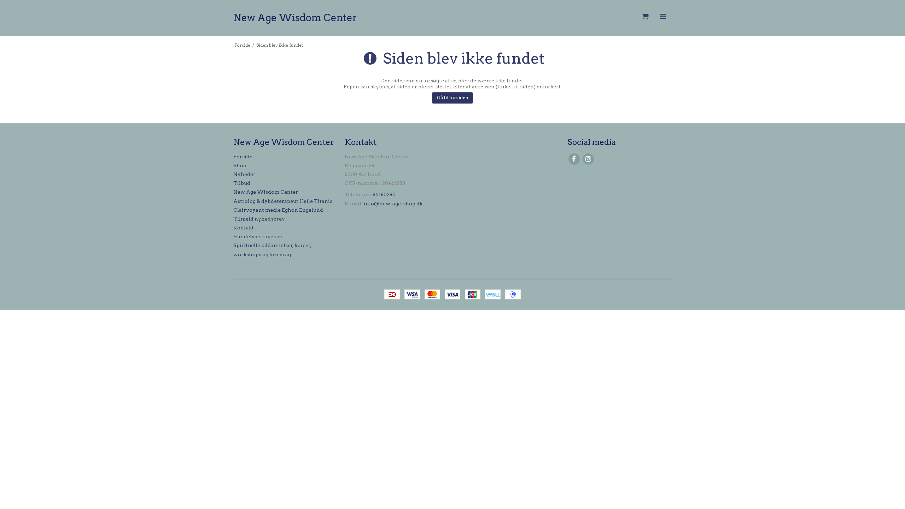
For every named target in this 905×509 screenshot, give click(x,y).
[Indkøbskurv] (644, 16)
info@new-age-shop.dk (393, 203)
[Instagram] (588, 158)
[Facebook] (573, 158)
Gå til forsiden (452, 97)
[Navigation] (663, 16)
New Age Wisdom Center (295, 18)
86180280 (384, 194)
